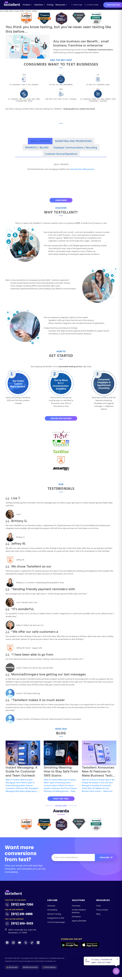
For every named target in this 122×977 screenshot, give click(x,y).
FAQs (98, 905)
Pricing (50, 4)
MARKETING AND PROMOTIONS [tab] (73, 141)
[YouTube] (19, 942)
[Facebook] (7, 942)
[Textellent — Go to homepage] (12, 5)
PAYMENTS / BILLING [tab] (36, 147)
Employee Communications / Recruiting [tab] (75, 147)
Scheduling (52, 909)
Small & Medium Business (79, 911)
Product (26, 4)
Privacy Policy (102, 909)
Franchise (76, 905)
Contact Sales (92, 5)
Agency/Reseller (79, 920)
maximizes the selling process (82, 169)
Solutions (38, 4)
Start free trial (61, 798)
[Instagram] (13, 942)
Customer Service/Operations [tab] (61, 153)
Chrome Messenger (56, 922)
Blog (98, 914)
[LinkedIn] (38, 942)
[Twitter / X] (25, 942)
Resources (60, 4)
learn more (61, 200)
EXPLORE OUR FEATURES (61, 418)
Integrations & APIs (55, 918)
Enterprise (76, 916)
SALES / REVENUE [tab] (40, 141)
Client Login (77, 5)
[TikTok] (32, 942)
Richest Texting (54, 914)
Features (51, 905)
